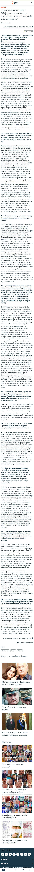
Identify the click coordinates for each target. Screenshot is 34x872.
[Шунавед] (9, 870)
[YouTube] (16, 870)
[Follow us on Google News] (2, 854)
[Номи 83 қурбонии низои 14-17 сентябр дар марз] (17, 804)
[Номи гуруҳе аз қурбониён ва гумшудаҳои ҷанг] (17, 829)
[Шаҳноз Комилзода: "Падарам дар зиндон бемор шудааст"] (17, 671)
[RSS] (25, 854)
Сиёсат (3, 7)
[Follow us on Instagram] (14, 854)
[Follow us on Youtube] (10, 854)
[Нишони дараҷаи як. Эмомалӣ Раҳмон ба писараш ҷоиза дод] (17, 721)
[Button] (10, 27)
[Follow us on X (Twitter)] (17, 854)
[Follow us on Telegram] (21, 854)
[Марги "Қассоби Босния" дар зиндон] (17, 696)
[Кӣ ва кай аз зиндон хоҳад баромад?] (17, 753)
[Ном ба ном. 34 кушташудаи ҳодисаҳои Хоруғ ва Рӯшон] (17, 779)
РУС (23, 870)
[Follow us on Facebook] (6, 854)
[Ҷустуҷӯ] (29, 870)
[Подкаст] (29, 854)
